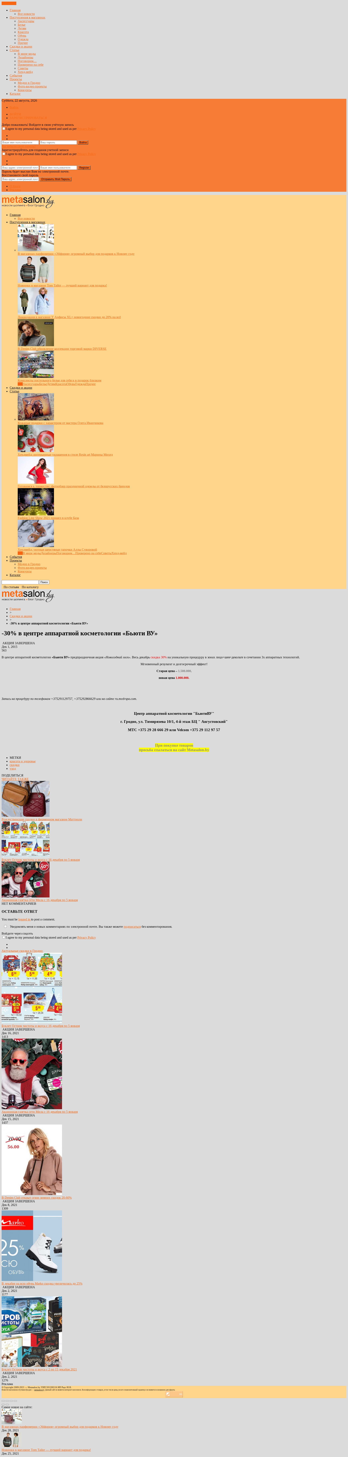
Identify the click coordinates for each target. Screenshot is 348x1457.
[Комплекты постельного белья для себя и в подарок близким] (36, 376)
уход (13, 768)
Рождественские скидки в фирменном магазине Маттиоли (42, 819)
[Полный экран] (11, 1401)
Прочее (23, 43)
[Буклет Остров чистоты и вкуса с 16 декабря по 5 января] (26, 856)
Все (20, 384)
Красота (23, 32)
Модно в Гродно (29, 82)
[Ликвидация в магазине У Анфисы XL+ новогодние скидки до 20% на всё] (36, 313)
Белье (21, 24)
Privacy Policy (86, 128)
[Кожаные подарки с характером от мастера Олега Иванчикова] (36, 419)
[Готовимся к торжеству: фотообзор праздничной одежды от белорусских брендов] (36, 482)
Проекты (16, 79)
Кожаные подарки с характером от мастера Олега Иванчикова (60, 423)
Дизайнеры (25, 57)
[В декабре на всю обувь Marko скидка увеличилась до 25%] (32, 1280)
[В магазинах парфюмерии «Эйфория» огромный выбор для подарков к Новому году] (36, 250)
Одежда (23, 39)
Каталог (15, 93)
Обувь (22, 35)
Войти (14, 107)
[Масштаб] (15, 1401)
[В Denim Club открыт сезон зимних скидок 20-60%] (32, 1194)
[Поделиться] (7, 1401)
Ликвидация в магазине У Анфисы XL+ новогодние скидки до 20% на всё (69, 317)
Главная (15, 10)
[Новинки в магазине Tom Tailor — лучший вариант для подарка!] (36, 281)
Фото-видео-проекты (32, 86)
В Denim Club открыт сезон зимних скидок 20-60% (37, 1197)
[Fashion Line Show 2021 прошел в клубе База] (36, 514)
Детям (22, 28)
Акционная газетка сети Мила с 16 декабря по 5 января (40, 900)
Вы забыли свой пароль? (19, 146)
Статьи (14, 50)
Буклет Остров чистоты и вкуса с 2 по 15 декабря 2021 (39, 1369)
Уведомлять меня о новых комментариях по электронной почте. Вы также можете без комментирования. (90, 926)
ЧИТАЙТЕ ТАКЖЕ (15, 779)
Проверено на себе (31, 64)
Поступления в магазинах (27, 17)
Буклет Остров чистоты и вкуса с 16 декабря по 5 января (41, 859)
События (16, 75)
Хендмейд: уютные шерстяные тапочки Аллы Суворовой (57, 549)
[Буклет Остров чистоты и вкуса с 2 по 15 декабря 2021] (32, 1365)
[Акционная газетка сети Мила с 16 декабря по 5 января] (26, 896)
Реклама (15, 190)
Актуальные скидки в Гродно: (22, 951)
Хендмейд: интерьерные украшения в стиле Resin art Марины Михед (65, 454)
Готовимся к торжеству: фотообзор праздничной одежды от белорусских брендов (74, 486)
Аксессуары (26, 21)
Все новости (26, 14)
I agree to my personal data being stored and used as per (51, 128)
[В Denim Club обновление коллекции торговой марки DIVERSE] (36, 345)
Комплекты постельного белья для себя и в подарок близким (59, 380)
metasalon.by (39, 1390)
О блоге (15, 186)
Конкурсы (25, 90)
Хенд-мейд (25, 72)
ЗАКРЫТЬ (9, 3)
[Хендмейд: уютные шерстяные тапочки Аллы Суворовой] (36, 546)
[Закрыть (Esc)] (3, 1401)
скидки (15, 765)
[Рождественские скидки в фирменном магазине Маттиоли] (26, 815)
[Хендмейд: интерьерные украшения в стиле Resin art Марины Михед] (36, 451)
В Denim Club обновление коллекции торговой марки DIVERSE (62, 348)
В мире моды (27, 53)
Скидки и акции (21, 46)
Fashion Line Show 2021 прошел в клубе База (48, 518)
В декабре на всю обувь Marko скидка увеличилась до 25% (42, 1283)
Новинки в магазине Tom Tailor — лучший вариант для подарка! (62, 285)
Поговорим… (27, 61)
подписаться (132, 926)
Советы (23, 68)
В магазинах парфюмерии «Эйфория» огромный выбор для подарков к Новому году (76, 253)
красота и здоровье (23, 761)
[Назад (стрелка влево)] (3, 1404)
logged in (24, 919)
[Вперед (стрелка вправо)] (7, 1404)
